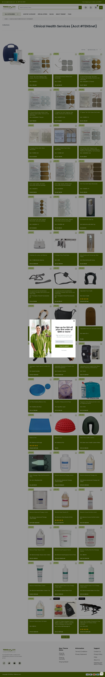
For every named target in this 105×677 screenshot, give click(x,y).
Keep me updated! (64, 346)
